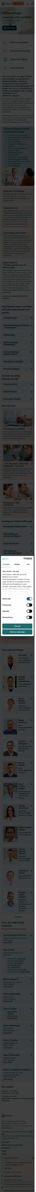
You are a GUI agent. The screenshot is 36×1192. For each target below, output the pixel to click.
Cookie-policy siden (19, 591)
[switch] (29, 605)
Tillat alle (17, 626)
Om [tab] (28, 564)
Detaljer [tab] (17, 564)
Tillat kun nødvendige (17, 632)
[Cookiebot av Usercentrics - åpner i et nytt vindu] (24, 558)
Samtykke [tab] (6, 564)
